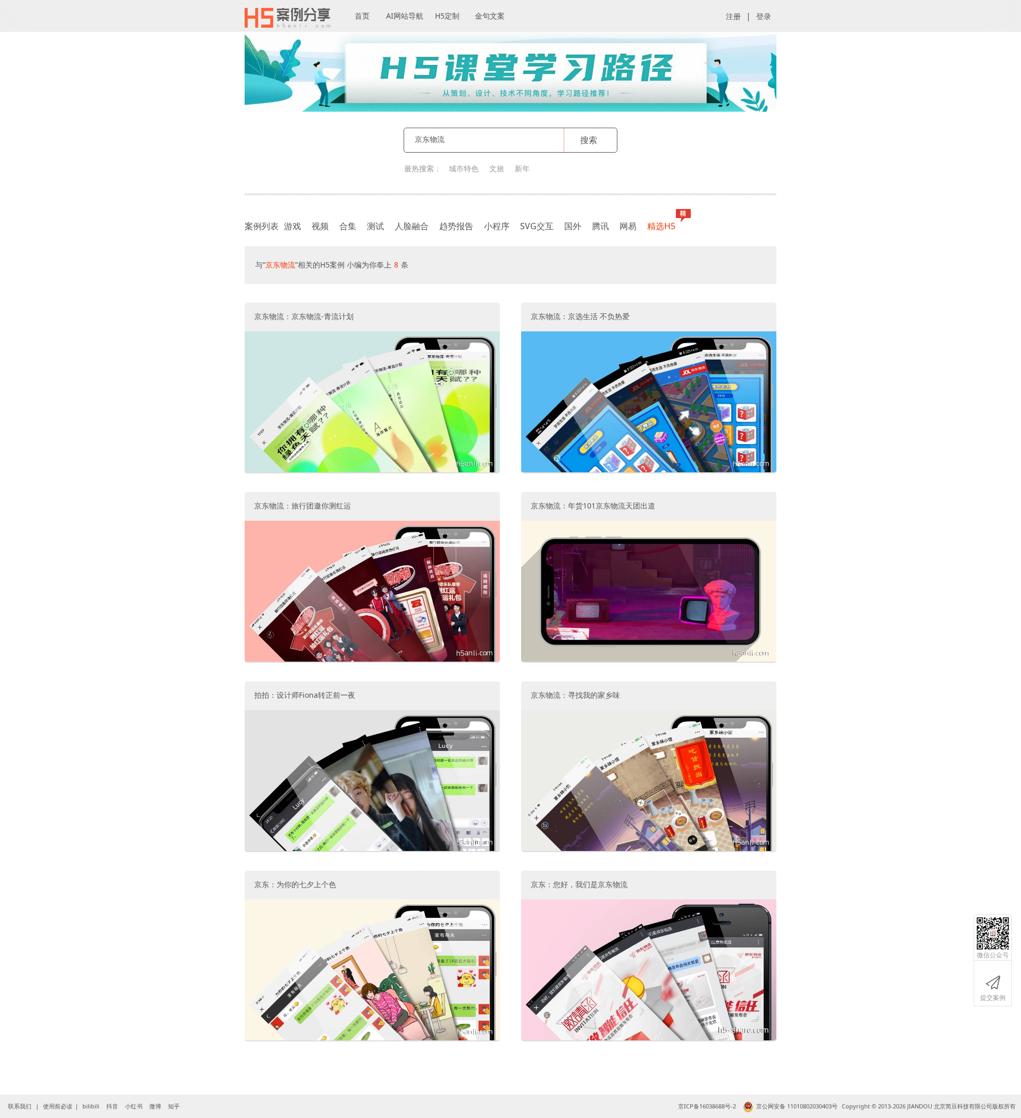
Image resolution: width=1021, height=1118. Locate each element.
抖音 (112, 1106)
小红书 (134, 1106)
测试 (375, 226)
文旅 (496, 168)
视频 (320, 226)
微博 (155, 1106)
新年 (522, 168)
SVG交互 (537, 226)
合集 (347, 226)
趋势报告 (456, 226)
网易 (628, 226)
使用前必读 (57, 1106)
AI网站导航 (404, 16)
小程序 (496, 226)
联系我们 (19, 1106)
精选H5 (661, 226)
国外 (572, 226)
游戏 (292, 226)
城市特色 (464, 168)
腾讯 (600, 226)
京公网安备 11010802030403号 (797, 1106)
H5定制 (447, 16)
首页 (362, 16)
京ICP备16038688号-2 (707, 1106)
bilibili (90, 1106)
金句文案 (490, 16)
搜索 (588, 140)
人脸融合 (412, 226)
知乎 (174, 1106)
